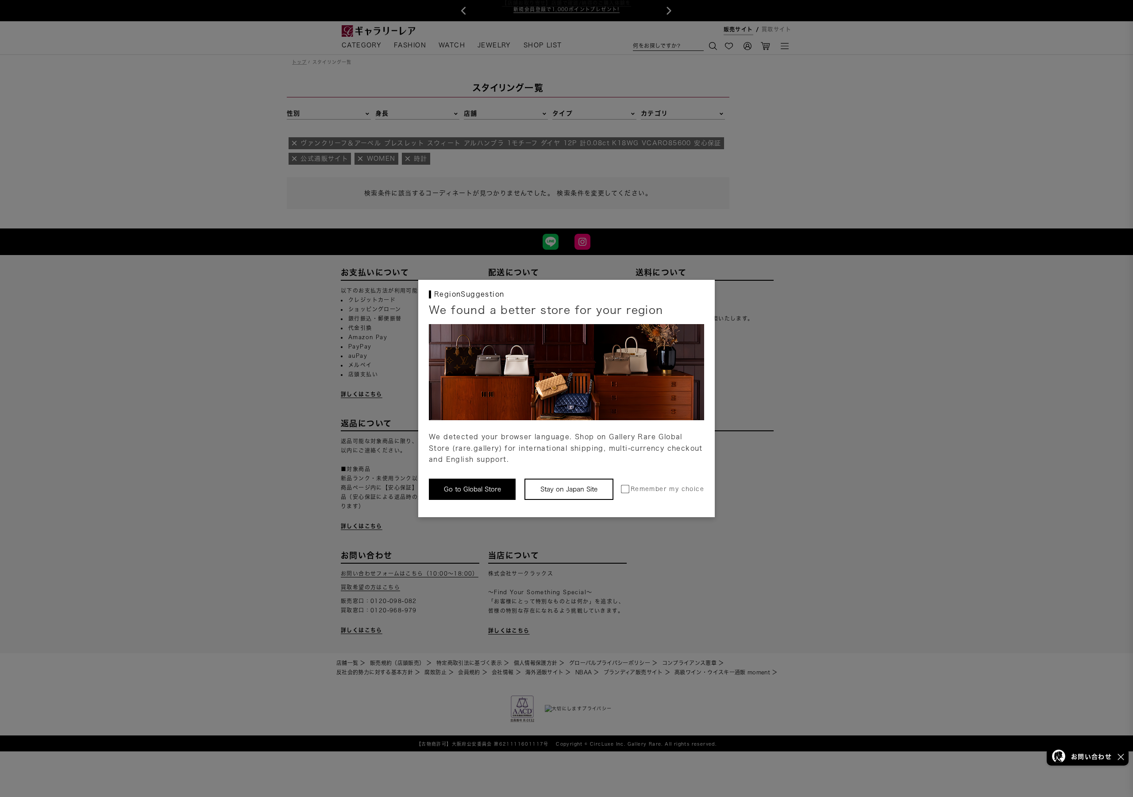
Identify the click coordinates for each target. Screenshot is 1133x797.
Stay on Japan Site (568, 489)
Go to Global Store (472, 489)
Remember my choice (667, 489)
